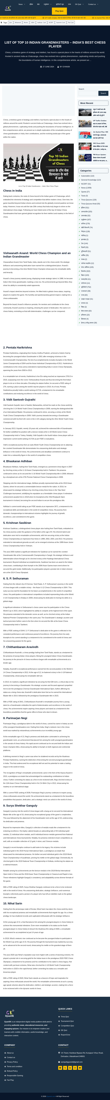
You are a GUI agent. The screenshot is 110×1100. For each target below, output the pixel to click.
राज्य (69, 4)
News (21, 4)
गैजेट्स (83, 231)
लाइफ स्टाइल (85, 299)
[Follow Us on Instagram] (75, 1068)
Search (81, 89)
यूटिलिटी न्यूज (60, 4)
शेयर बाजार (84, 311)
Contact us (92, 4)
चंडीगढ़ (83, 235)
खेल (38, 4)
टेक (82, 243)
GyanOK (66, 67)
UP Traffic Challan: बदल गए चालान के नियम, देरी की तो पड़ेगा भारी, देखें (56, 18)
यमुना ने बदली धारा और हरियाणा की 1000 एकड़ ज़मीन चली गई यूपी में (99, 112)
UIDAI (32, 22)
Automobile (85, 176)
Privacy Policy (12, 1062)
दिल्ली (83, 247)
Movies (26, 22)
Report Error (65, 1035)
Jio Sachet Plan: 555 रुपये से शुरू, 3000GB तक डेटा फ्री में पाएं (100, 135)
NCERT (51, 22)
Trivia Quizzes (86, 200)
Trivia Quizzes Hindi (89, 204)
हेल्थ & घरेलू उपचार (87, 323)
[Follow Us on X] (65, 1068)
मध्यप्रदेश (84, 279)
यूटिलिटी (84, 287)
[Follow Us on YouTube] (80, 1068)
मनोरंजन (83, 283)
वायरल (83, 303)
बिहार (83, 275)
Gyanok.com (51, 1096)
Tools (83, 196)
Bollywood (18, 22)
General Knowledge (88, 180)
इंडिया (31, 4)
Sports (83, 192)
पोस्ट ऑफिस (85, 267)
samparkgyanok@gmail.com (71, 1062)
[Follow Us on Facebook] (60, 1068)
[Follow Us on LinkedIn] (70, 1068)
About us (10, 1053)
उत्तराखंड (84, 216)
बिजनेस (83, 271)
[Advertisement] (38, 101)
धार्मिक (83, 255)
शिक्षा (82, 307)
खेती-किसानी (85, 227)
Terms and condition (14, 1066)
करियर (83, 224)
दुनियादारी (84, 251)
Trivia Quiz (65, 1017)
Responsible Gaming (15, 1075)
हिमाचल (83, 319)
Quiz (10, 22)
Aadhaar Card (41, 22)
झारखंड (83, 239)
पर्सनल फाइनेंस (85, 263)
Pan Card (71, 22)
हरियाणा (83, 315)
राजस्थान (84, 291)
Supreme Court (60, 22)
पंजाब (83, 259)
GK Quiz (78, 4)
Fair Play (10, 1080)
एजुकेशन (46, 4)
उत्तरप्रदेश (84, 212)
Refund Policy (12, 1071)
